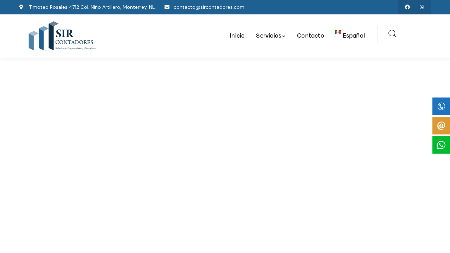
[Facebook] (407, 7)
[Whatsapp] (421, 7)
